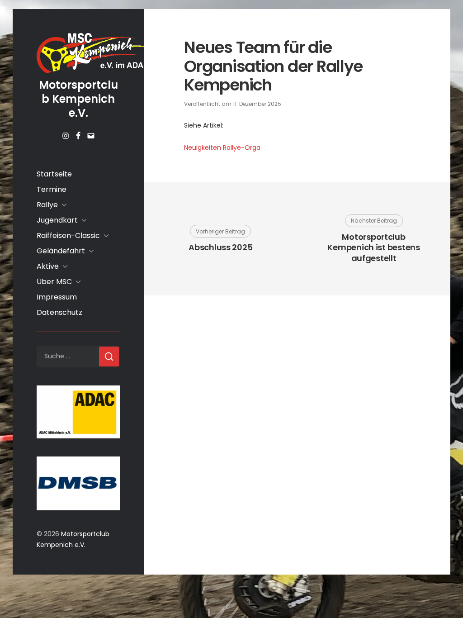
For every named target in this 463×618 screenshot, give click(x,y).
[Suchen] (109, 356)
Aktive (48, 266)
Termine (51, 189)
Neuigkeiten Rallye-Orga (222, 147)
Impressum (57, 297)
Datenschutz (59, 312)
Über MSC (54, 281)
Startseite (54, 174)
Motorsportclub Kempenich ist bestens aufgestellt (373, 247)
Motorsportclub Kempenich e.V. (78, 98)
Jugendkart (57, 220)
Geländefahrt (61, 251)
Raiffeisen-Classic (68, 235)
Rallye (47, 205)
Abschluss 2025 (220, 247)
